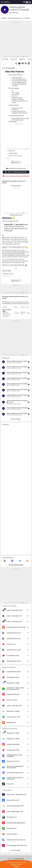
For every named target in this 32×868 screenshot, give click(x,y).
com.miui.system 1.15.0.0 (13, 717)
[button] (16, 63)
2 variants (10, 402)
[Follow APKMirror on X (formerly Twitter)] (5, 561)
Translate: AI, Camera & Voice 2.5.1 (16, 840)
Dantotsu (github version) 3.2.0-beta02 (17, 367)
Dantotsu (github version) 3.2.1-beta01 (17, 361)
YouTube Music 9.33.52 (13, 655)
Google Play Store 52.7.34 (14, 633)
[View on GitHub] (23, 63)
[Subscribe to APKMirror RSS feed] (27, 561)
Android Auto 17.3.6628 (13, 683)
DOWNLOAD (22, 59)
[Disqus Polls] (16, 447)
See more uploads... (16, 419)
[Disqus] (16, 489)
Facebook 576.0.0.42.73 (13, 800)
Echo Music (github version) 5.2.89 (16, 627)
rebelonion (14, 12)
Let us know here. (19, 858)
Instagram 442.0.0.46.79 (13, 694)
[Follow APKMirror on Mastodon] (12, 561)
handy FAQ (7, 303)
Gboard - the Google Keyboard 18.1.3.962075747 (15, 767)
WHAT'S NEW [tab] (5, 59)
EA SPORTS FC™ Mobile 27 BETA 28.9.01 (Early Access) (15, 688)
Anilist (11, 221)
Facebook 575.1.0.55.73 (13, 761)
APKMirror (6, 2)
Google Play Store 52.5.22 (14, 661)
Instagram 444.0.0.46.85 (13, 744)
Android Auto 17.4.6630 (13, 711)
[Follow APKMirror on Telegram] (20, 561)
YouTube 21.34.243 (12, 700)
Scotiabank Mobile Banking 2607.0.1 (16, 823)
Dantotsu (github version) (14, 18)
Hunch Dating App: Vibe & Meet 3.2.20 (17, 845)
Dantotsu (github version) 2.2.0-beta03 (17, 408)
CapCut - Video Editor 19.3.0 (14, 705)
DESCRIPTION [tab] (13, 59)
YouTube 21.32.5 (11, 644)
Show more (15, 162)
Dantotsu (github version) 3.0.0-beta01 (17, 400)
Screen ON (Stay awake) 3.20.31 (15, 806)
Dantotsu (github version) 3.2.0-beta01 (17, 372)
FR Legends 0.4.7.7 (12, 817)
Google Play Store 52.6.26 (14, 638)
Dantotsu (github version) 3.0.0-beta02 (17, 395)
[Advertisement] (16, 39)
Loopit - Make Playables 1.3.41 (15, 811)
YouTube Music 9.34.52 (13, 750)
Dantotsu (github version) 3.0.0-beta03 (17, 389)
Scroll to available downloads (17, 172)
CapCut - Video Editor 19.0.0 (14, 621)
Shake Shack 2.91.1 (12, 828)
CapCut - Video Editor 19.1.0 (14, 616)
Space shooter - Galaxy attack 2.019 (16, 794)
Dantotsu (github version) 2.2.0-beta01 (17, 413)
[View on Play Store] (19, 63)
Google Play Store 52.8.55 (14, 650)
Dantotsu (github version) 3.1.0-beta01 (17, 378)
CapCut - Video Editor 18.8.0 (14, 610)
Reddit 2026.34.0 (11, 722)
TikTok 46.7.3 (10, 784)
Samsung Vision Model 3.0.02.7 (15, 772)
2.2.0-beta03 (7, 309)
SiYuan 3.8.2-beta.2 (12, 834)
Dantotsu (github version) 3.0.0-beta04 (17, 384)
